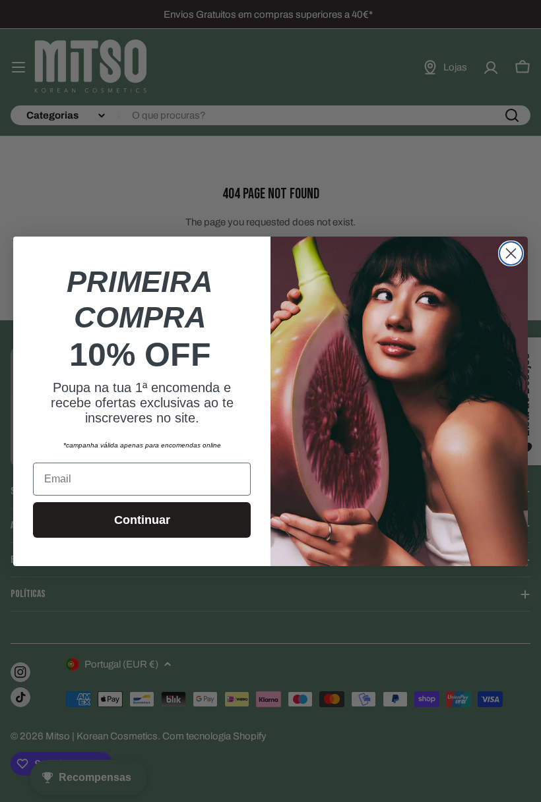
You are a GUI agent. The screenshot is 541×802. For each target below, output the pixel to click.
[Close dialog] (511, 253)
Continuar (142, 520)
